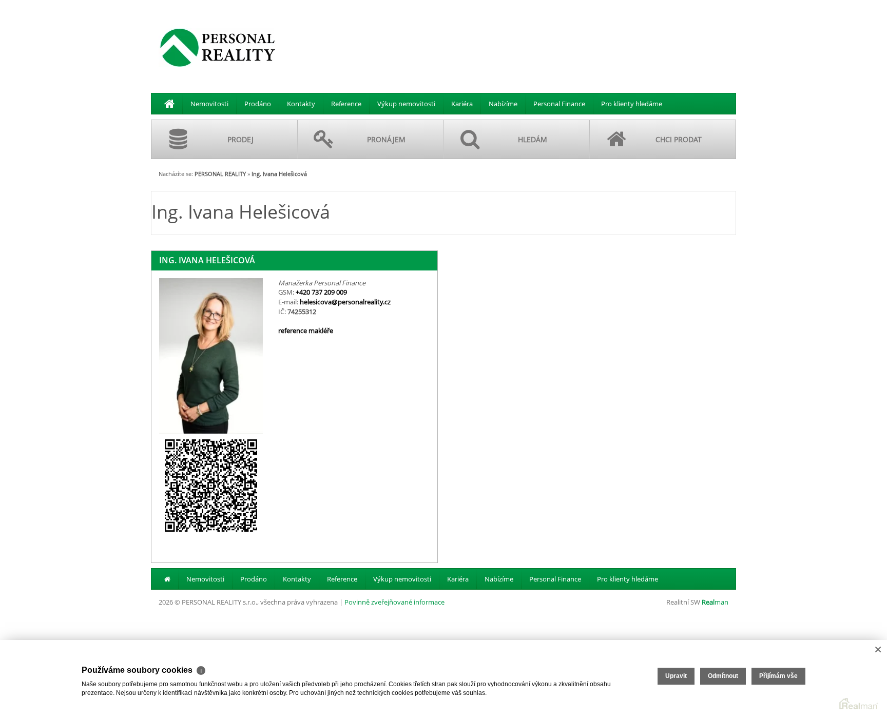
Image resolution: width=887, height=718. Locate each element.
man (715, 602)
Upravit (676, 676)
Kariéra (462, 103)
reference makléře (305, 330)
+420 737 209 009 (321, 292)
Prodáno (257, 103)
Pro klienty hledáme (631, 103)
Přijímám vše (778, 676)
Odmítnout (723, 676)
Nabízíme (503, 103)
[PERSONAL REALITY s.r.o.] (217, 47)
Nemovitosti (209, 103)
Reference (346, 103)
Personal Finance (559, 103)
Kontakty (301, 103)
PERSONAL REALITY (220, 174)
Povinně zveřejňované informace (394, 602)
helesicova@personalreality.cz (345, 301)
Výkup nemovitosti (406, 103)
